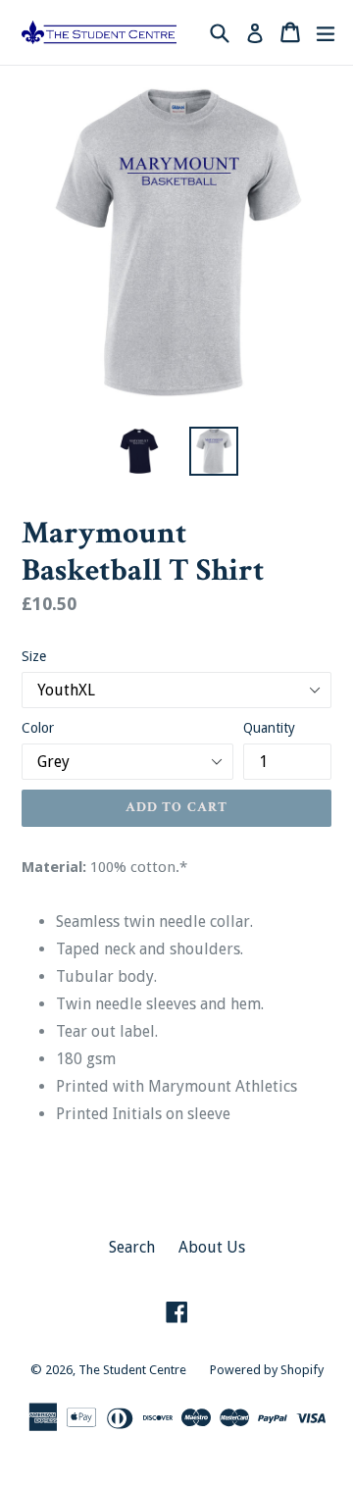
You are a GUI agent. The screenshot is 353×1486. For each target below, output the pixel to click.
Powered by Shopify (267, 1369)
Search (132, 1247)
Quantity (269, 728)
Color (38, 728)
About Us (211, 1247)
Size (34, 656)
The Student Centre (132, 1369)
